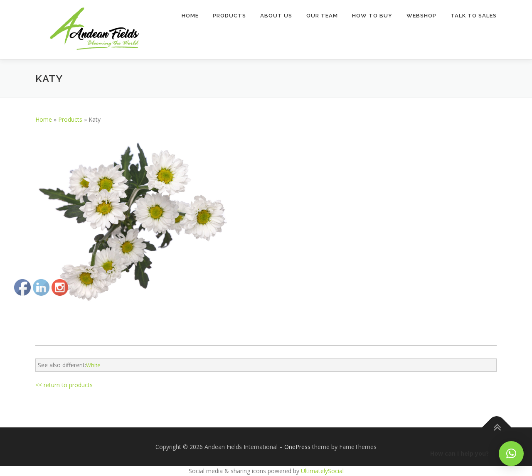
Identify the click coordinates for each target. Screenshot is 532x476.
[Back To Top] (497, 427)
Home (190, 15)
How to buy (372, 15)
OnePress (297, 447)
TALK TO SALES (474, 15)
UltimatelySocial (322, 471)
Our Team (322, 15)
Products (229, 15)
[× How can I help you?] (511, 453)
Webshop (421, 15)
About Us (276, 15)
